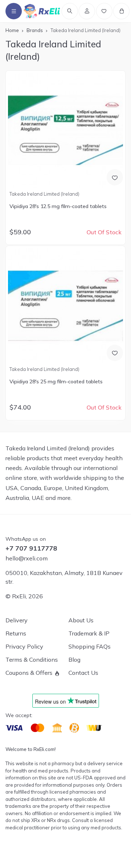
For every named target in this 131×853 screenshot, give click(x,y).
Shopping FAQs (89, 646)
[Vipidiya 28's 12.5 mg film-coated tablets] (65, 130)
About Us (81, 620)
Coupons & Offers (28, 673)
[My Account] (87, 11)
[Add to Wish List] (115, 177)
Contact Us (83, 673)
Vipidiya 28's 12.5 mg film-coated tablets (58, 206)
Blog (74, 659)
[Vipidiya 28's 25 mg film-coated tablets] (65, 305)
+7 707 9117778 (31, 548)
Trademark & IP (89, 633)
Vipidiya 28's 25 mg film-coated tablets (56, 381)
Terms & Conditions (31, 659)
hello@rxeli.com (26, 558)
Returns (15, 633)
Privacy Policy (24, 646)
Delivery (16, 620)
